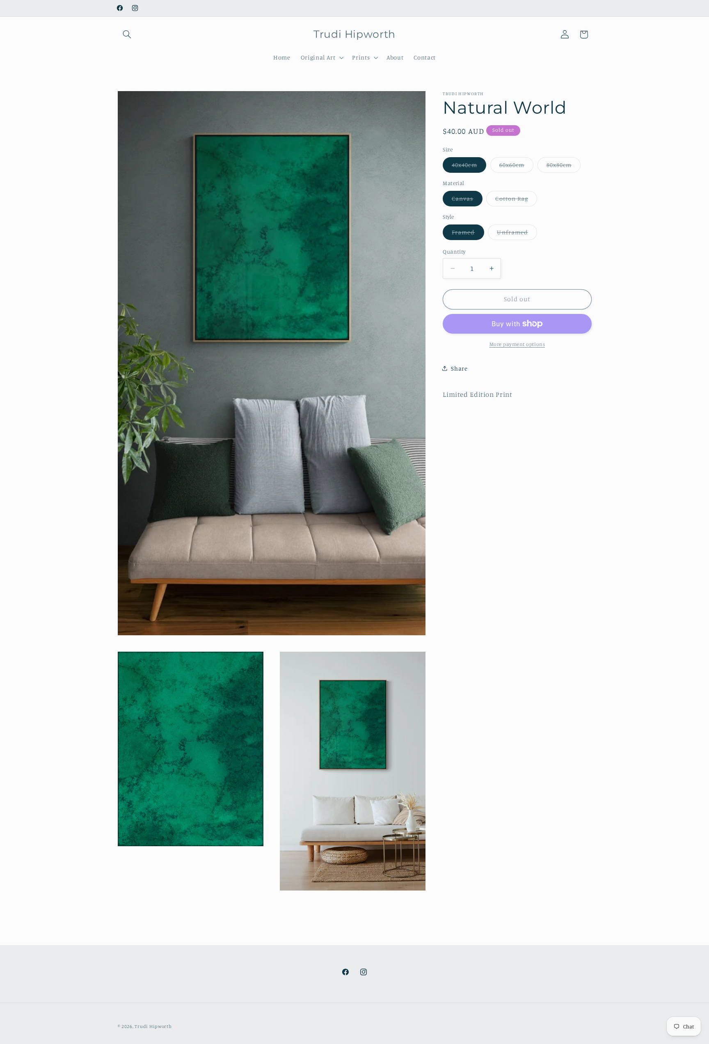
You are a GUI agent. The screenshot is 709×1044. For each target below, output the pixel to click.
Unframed (517, 234)
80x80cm (564, 167)
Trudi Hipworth (153, 1026)
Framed (468, 234)
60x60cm (516, 167)
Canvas (467, 200)
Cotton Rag (516, 200)
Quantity (454, 251)
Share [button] (459, 368)
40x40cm (469, 167)
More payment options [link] (517, 344)
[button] (127, 34)
